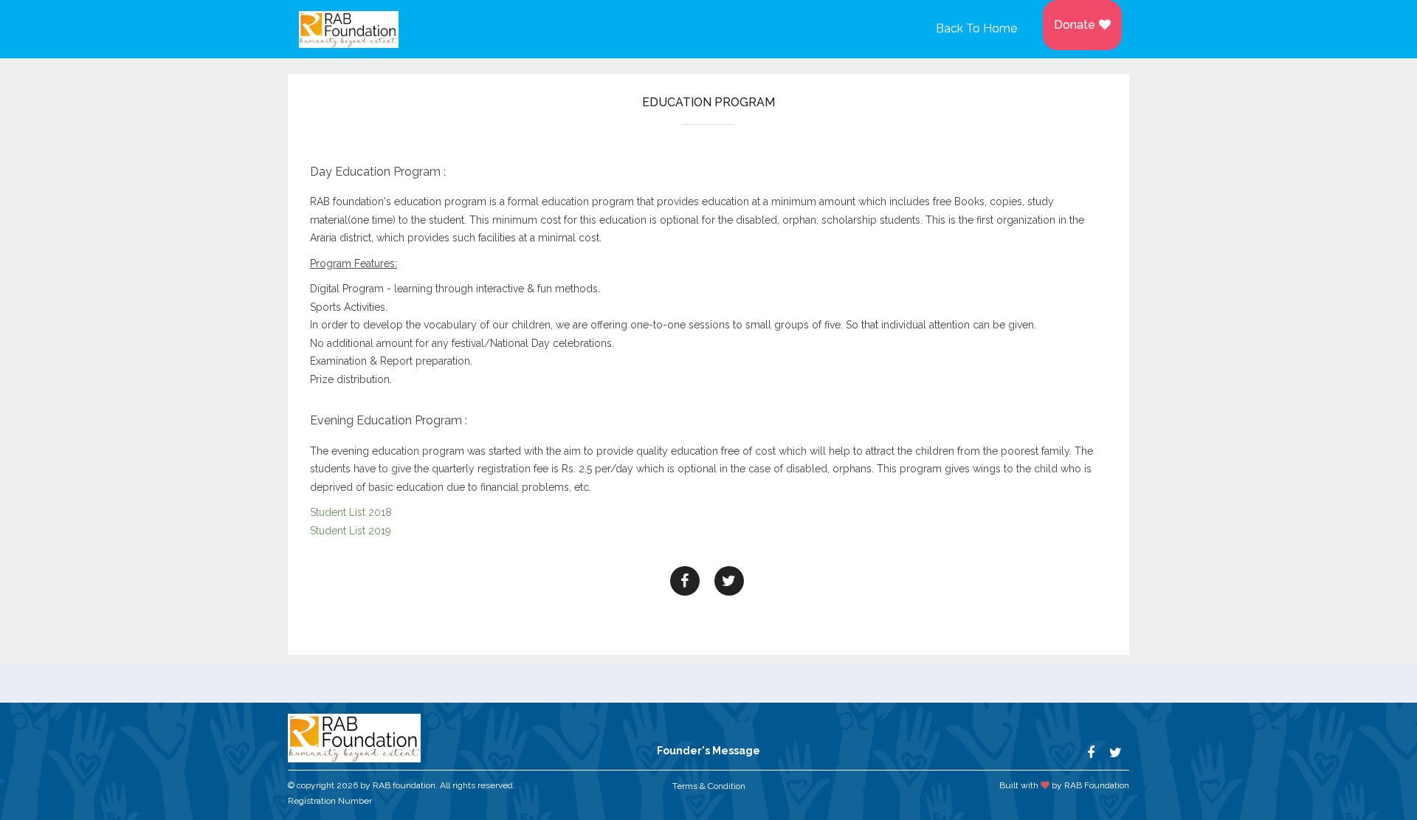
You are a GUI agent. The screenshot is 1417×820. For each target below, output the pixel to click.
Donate (1074, 25)
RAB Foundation (1096, 785)
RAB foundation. (405, 785)
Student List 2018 (351, 512)
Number (354, 801)
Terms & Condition (708, 786)
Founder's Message (708, 751)
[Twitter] (729, 581)
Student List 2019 (350, 531)
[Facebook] (685, 581)
